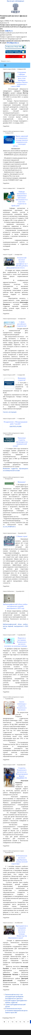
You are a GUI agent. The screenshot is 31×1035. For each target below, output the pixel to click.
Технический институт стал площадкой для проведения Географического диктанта (14, 996)
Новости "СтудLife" (8, 254)
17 (28, 1022)
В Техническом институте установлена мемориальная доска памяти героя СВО (16, 1010)
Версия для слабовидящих (15, 1)
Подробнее (6, 126)
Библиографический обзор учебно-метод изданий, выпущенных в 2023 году (15, 626)
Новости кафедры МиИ (9, 188)
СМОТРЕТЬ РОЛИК (15, 426)
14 (16, 1022)
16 (24, 1022)
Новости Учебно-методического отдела (13, 131)
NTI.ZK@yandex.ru (13, 43)
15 (20, 1022)
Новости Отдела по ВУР (9, 375)
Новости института (8, 922)
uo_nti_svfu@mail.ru (9, 526)
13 (12, 1022)
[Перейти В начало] (4, 1021)
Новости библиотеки (8, 591)
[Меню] (5, 65)
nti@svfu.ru (9, 31)
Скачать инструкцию (9, 412)
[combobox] (10, 61)
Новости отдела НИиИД (9, 69)
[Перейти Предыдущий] (8, 1021)
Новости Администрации (9, 318)
